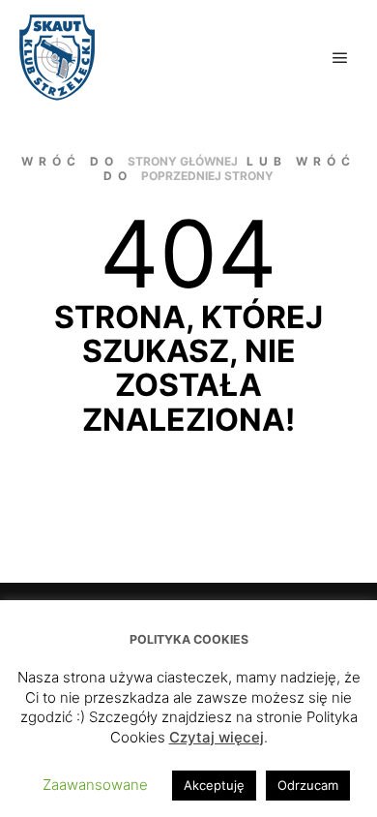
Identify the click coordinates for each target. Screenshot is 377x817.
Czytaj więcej (216, 737)
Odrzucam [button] (307, 785)
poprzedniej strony (207, 175)
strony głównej (183, 161)
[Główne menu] (340, 58)
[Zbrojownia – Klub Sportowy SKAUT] (57, 57)
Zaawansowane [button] (95, 784)
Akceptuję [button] (214, 785)
